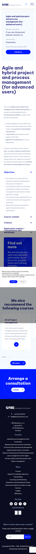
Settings (22, 281)
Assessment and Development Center (18, 482)
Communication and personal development (18, 447)
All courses (16, 363)
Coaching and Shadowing (18, 480)
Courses (18, 471)
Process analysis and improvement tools (18, 458)
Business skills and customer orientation (18, 444)
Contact (16, 390)
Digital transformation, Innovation (18, 450)
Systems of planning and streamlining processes (18, 453)
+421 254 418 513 (19, 414)
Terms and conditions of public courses (18, 485)
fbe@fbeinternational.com (19, 417)
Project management (18, 461)
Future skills (18, 442)
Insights (18, 491)
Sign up (27, 537)
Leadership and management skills (18, 439)
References (18, 493)
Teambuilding (18, 477)
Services (18, 488)
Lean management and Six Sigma (18, 456)
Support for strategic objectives (18, 474)
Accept (13, 281)
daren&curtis (22, 549)
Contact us (18, 52)
